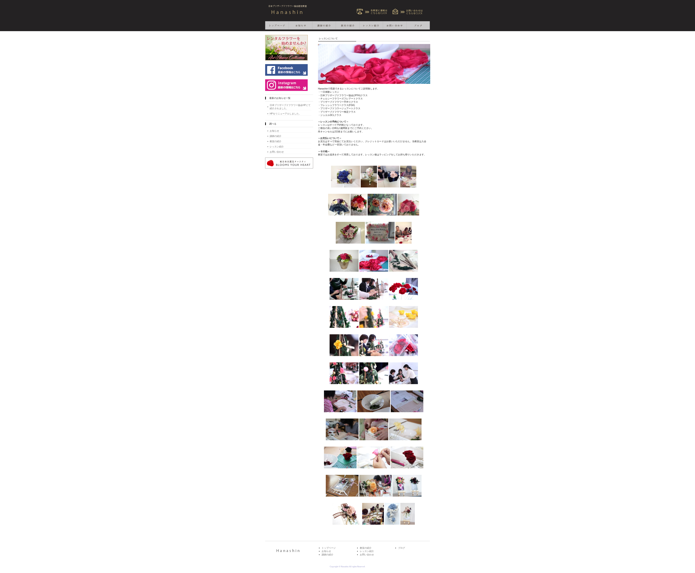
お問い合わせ (394, 25)
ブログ (418, 25)
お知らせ (300, 25)
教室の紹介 (347, 25)
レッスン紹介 (371, 25)
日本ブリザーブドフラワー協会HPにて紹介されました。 (290, 107)
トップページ (277, 25)
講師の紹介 (324, 25)
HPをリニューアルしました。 (285, 113)
